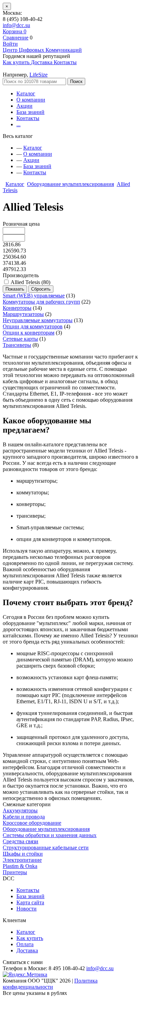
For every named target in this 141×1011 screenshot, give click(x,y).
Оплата (25, 944)
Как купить (29, 938)
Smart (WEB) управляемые (34, 295)
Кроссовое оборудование (32, 823)
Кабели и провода (24, 817)
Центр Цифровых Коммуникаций (42, 50)
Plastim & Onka (20, 866)
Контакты (27, 118)
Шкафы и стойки (23, 854)
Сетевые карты (20, 339)
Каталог (25, 93)
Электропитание (22, 860)
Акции (24, 106)
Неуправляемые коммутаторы (38, 320)
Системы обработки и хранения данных (50, 835)
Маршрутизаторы (23, 314)
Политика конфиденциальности (50, 984)
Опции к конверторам (28, 333)
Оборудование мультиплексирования (70, 184)
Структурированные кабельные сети (46, 847)
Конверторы (17, 308)
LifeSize (38, 75)
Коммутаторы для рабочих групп (41, 302)
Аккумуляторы (20, 810)
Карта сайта (30, 902)
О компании (30, 100)
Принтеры (15, 872)
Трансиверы (17, 345)
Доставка (27, 950)
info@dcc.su (16, 25)
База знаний (30, 112)
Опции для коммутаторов (33, 326)
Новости (26, 909)
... (18, 124)
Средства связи (20, 841)
